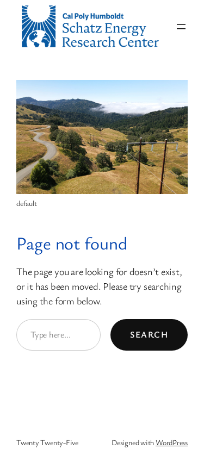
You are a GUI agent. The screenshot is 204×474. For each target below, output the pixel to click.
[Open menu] (181, 26)
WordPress (172, 442)
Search (149, 334)
